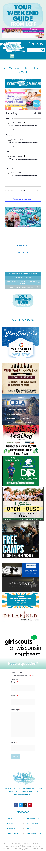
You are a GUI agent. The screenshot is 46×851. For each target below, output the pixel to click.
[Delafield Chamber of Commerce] (20, 615)
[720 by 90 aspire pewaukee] (23, 35)
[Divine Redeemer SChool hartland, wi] (20, 470)
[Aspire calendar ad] (23, 99)
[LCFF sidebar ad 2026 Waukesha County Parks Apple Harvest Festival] (21, 440)
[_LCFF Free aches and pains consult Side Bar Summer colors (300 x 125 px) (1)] (20, 600)
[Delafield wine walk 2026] (20, 378)
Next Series (23, 252)
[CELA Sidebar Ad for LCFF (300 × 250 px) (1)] (20, 409)
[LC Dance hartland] (23, 216)
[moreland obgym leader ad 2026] (23, 30)
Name (14, 682)
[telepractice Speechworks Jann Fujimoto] (20, 569)
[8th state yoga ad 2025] (20, 584)
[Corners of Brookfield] (20, 342)
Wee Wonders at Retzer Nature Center (24, 126)
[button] (12, 56)
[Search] (43, 50)
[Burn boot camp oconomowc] (20, 539)
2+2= (14, 742)
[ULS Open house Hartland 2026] (23, 503)
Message (15, 709)
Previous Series (23, 245)
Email (14, 696)
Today (23, 190)
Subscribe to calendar (22, 199)
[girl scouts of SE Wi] (23, 645)
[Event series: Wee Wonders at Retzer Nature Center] (24, 123)
